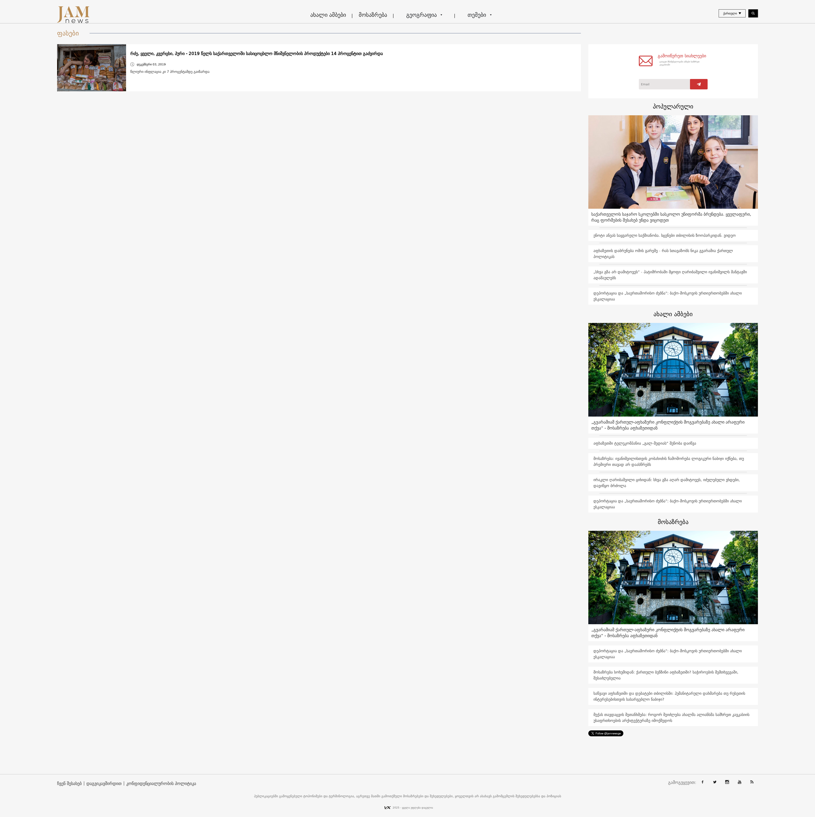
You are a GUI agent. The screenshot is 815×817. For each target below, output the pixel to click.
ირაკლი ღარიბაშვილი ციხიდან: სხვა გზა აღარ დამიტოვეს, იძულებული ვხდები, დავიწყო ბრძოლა (666, 482)
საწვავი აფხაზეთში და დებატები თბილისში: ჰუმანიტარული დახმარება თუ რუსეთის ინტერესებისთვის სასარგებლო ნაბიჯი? (669, 696)
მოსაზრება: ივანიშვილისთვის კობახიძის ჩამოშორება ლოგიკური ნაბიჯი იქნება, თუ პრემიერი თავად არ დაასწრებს (668, 461)
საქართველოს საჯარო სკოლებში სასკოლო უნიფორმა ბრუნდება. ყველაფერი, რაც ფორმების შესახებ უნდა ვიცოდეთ (671, 217)
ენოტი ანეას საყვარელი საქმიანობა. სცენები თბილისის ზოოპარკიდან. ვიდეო (664, 235)
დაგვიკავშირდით (104, 783)
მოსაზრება (373, 15)
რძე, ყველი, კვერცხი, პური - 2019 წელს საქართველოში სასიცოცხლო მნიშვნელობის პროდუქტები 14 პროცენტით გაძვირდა (256, 53)
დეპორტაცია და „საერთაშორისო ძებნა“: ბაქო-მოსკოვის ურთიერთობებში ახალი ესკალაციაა (667, 296)
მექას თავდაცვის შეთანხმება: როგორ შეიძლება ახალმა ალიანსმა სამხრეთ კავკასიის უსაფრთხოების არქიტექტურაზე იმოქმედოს (671, 717)
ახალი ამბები (328, 15)
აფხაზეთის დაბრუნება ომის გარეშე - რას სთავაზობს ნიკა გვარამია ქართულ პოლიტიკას (663, 253)
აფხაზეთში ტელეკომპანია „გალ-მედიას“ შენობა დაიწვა (644, 443)
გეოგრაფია (421, 15)
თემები (477, 15)
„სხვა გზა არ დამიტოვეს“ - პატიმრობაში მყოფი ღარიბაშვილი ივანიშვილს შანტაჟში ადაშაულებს (670, 275)
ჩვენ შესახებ (69, 783)
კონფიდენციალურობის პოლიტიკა (161, 783)
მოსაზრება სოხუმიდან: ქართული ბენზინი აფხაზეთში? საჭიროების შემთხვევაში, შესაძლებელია (665, 675)
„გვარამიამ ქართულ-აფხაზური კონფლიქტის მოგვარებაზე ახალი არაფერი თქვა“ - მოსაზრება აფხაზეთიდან (668, 425)
